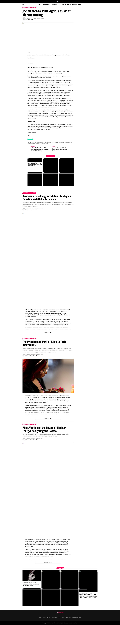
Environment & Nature (76, 4)
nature (35, 143)
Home (40, 4)
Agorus (30, 71)
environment (55, 142)
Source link (30, 139)
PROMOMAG (30, 19)
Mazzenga (30, 143)
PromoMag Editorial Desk (33, 210)
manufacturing (68, 142)
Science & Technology (66, 4)
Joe (60, 142)
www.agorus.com (34, 129)
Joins (63, 142)
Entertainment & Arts (56, 4)
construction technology (45, 142)
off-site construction (43, 143)
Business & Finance (46, 4)
